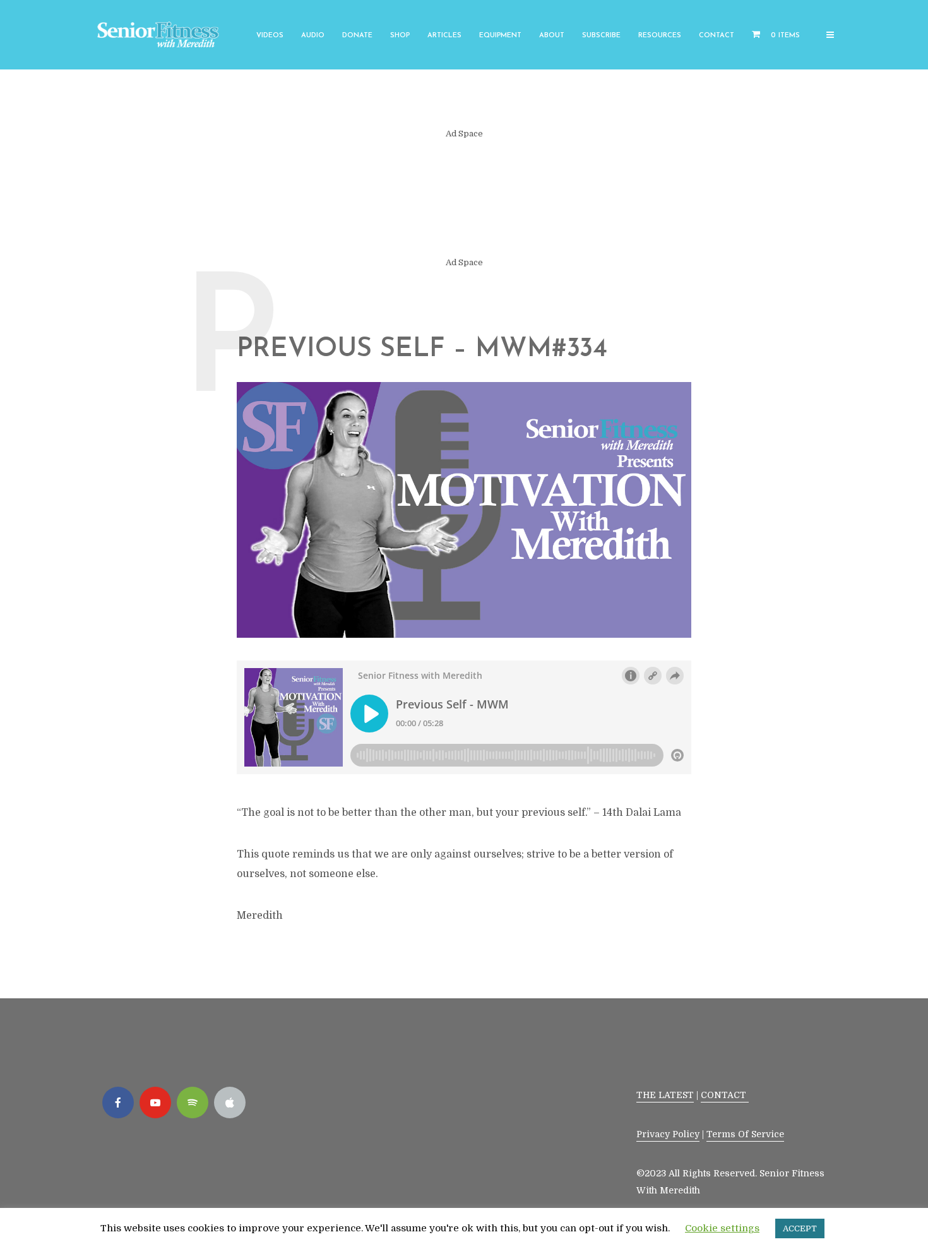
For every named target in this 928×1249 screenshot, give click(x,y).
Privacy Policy (667, 1134)
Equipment (500, 35)
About (551, 35)
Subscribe (601, 35)
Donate (357, 35)
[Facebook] (118, 1102)
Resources (659, 35)
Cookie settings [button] (722, 1228)
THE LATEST (665, 1095)
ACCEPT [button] (800, 1228)
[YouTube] (155, 1102)
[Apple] (230, 1102)
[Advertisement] (464, 198)
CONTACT (725, 1095)
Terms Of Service (745, 1134)
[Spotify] (192, 1102)
